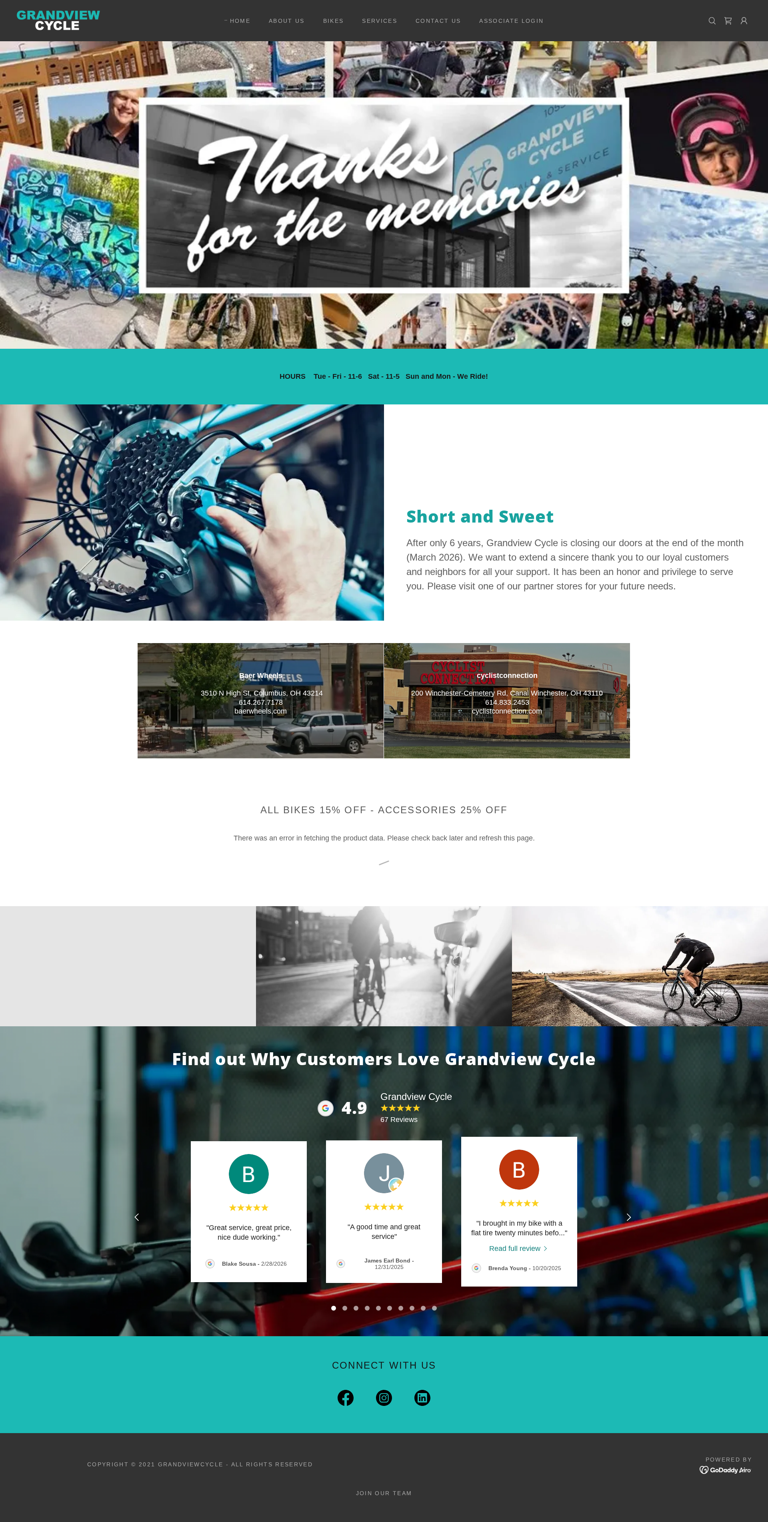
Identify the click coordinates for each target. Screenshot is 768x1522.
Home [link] (240, 21)
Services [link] (379, 21)
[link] (58, 20)
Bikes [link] (333, 21)
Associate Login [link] (511, 21)
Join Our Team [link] (384, 1493)
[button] (744, 21)
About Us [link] (287, 21)
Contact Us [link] (438, 21)
